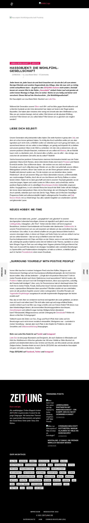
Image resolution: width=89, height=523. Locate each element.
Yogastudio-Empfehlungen (20, 293)
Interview (52, 473)
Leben (71, 473)
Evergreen (31, 465)
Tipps (66, 484)
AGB (40, 519)
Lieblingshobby (15, 224)
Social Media (23, 484)
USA (22, 488)
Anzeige (23, 461)
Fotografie (60, 465)
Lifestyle (35, 63)
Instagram (51, 334)
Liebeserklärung (26, 476)
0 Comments (44, 75)
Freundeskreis (27, 252)
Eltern (37, 106)
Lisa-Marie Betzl (31, 75)
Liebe (12, 476)
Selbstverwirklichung (30, 327)
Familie (42, 465)
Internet (41, 473)
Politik (23, 480)
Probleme (13, 281)
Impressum (35, 512)
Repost (57, 480)
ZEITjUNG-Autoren (51, 88)
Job (73, 138)
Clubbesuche (69, 226)
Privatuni (66, 162)
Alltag (13, 461)
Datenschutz (29, 519)
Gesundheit (15, 473)
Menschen (49, 476)
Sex (74, 480)
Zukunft (39, 488)
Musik (60, 476)
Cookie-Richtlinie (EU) (56, 519)
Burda (64, 461)
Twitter (38, 352)
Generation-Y (43, 469)
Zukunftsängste (15, 310)
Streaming (36, 484)
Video (29, 488)
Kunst (63, 473)
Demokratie (60, 313)
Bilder (55, 461)
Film (50, 465)
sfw (12, 484)
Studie (48, 484)
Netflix (13, 480)
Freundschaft (26, 469)
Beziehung (44, 461)
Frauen (13, 469)
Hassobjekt (44, 90)
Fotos (71, 465)
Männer (69, 476)
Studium (57, 484)
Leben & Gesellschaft (20, 63)
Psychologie (35, 480)
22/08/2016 (16, 75)
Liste (40, 476)
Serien (66, 480)
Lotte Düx (52, 99)
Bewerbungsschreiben (50, 185)
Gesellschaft (58, 469)
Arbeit (33, 461)
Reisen (47, 480)
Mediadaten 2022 (51, 512)
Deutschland (16, 465)
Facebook (30, 352)
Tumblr (40, 334)
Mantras (63, 150)
